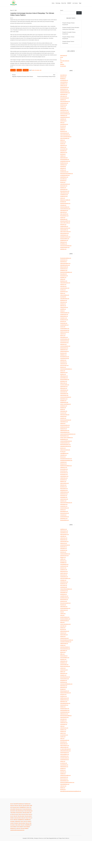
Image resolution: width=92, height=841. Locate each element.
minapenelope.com (64, 576)
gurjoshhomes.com (64, 590)
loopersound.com (63, 574)
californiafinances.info (64, 192)
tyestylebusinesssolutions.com (66, 460)
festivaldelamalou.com (64, 90)
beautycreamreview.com (65, 666)
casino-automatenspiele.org (65, 136)
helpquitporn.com (63, 701)
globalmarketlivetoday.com (65, 692)
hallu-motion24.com (64, 213)
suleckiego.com (63, 249)
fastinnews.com (63, 484)
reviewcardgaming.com (64, 432)
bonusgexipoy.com (64, 474)
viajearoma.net (63, 632)
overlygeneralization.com (65, 346)
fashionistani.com (63, 685)
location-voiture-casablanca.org (66, 437)
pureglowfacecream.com (65, 161)
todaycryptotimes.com (64, 745)
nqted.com (62, 726)
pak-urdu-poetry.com (64, 365)
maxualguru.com (63, 317)
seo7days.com (63, 169)
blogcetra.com (63, 367)
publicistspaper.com (64, 766)
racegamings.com (63, 506)
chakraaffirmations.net (64, 298)
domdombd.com (63, 479)
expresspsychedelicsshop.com (66, 683)
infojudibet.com (63, 277)
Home (53, 3)
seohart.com (62, 761)
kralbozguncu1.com (64, 713)
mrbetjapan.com (63, 164)
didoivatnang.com (63, 673)
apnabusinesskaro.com (64, 247)
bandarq (12, 817)
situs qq (27, 823)
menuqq (29, 821)
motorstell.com (63, 108)
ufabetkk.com (63, 155)
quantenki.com (63, 418)
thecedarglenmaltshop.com (65, 258)
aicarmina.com (63, 552)
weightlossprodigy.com (64, 312)
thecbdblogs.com (63, 243)
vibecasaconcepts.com (64, 414)
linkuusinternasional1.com (65, 603)
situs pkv (12, 805)
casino (33, 70)
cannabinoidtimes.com (64, 328)
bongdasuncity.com (64, 319)
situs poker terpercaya (64, 60)
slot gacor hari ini (15, 807)
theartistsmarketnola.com (65, 203)
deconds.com (63, 789)
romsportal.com (63, 514)
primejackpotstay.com (64, 507)
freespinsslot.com (63, 323)
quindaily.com (63, 768)
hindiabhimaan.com (64, 240)
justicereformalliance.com (65, 578)
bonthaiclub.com (63, 594)
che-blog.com (63, 289)
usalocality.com (63, 536)
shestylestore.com (63, 518)
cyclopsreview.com (64, 669)
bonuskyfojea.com (63, 470)
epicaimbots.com (63, 680)
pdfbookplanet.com (64, 375)
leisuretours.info (63, 353)
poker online (17, 824)
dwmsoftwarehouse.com (65, 676)
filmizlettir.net (62, 78)
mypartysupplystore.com (65, 553)
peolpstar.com (63, 99)
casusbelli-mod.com (64, 595)
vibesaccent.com (63, 543)
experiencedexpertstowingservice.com (67, 433)
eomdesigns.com (63, 405)
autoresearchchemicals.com (65, 245)
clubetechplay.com (64, 477)
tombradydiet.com (63, 592)
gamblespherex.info (64, 402)
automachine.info (63, 391)
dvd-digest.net (63, 201)
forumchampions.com (64, 87)
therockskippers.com (64, 215)
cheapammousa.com (64, 638)
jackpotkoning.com (64, 490)
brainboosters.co (63, 546)
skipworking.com (63, 145)
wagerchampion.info (64, 395)
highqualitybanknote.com (65, 703)
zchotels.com (62, 736)
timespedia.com (63, 150)
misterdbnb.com (63, 455)
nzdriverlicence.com (64, 727)
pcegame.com (63, 731)
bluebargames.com (64, 89)
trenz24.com (62, 143)
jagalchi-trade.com (64, 573)
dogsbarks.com (63, 675)
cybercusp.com (63, 785)
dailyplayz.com (63, 481)
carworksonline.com (64, 103)
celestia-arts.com (63, 85)
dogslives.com (63, 374)
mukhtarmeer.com (63, 722)
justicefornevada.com (64, 351)
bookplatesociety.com (64, 597)
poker (61, 62)
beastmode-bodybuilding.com (66, 272)
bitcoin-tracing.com (64, 778)
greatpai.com (62, 645)
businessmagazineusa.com (65, 419)
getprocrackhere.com (64, 483)
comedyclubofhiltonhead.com (66, 441)
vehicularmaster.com (64, 541)
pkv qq (11, 803)
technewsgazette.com (64, 159)
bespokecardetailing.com (65, 618)
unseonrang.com (63, 363)
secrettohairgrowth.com (65, 175)
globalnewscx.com (64, 372)
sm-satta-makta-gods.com (65, 748)
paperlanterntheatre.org (65, 646)
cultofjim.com (62, 559)
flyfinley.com (62, 293)
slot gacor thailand (24, 828)
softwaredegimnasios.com (65, 750)
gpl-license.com (63, 694)
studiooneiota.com (64, 386)
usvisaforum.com (63, 569)
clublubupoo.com (63, 467)
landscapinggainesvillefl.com (66, 715)
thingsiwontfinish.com (64, 520)
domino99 (16, 803)
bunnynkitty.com (63, 178)
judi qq (28, 807)
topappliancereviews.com (65, 236)
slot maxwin (12, 810)
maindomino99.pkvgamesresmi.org (17, 830)
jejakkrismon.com (63, 152)
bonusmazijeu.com (64, 469)
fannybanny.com (63, 486)
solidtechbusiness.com (64, 430)
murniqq (12, 823)
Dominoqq (58, 3)
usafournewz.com (63, 537)
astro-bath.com (63, 625)
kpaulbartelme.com (64, 439)
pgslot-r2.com (63, 733)
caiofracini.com (63, 360)
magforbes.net (63, 118)
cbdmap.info (62, 279)
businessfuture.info (64, 275)
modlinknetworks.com (64, 492)
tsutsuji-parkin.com (64, 634)
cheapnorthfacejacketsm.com (66, 588)
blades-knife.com (63, 382)
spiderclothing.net (63, 606)
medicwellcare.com (64, 421)
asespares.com (63, 659)
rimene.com (62, 198)
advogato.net (62, 127)
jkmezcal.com (63, 456)
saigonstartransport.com (65, 184)
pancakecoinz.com (64, 291)
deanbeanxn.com (63, 280)
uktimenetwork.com (64, 530)
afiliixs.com (62, 654)
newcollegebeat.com (64, 564)
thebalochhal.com (63, 539)
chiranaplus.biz (63, 205)
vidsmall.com (62, 423)
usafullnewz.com (63, 529)
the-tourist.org (63, 126)
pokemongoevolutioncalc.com (66, 502)
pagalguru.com (63, 729)
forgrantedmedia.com (64, 97)
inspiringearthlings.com (64, 710)
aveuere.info (62, 326)
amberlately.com (63, 548)
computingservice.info (64, 358)
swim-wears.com (63, 96)
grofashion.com (63, 500)
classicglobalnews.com (64, 784)
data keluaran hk (63, 55)
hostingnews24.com (64, 705)
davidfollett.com (63, 562)
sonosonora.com (63, 601)
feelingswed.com (63, 687)
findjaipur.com (63, 557)
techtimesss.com (63, 104)
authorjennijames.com (64, 631)
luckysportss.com (63, 495)
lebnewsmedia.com (64, 599)
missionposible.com (64, 229)
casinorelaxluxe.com (64, 476)
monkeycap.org (63, 120)
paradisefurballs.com (64, 324)
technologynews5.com (64, 740)
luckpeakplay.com (63, 497)
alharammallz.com (64, 655)
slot (40, 70)
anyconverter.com (63, 148)
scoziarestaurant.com (64, 759)
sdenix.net (62, 122)
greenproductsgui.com (64, 330)
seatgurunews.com (64, 610)
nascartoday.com (63, 724)
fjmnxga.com (62, 182)
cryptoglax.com (63, 580)
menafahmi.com (63, 720)
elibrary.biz (62, 622)
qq (60, 58)
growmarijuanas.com (64, 342)
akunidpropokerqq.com (64, 617)
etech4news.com (63, 682)
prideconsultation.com (64, 295)
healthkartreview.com (64, 699)
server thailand (13, 826)
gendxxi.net (62, 409)
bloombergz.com (63, 131)
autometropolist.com (64, 664)
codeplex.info (63, 613)
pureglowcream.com (64, 171)
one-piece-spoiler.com (64, 384)
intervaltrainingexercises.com (66, 458)
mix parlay (12, 821)
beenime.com (63, 448)
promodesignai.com (64, 764)
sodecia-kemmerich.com (65, 449)
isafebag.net (62, 129)
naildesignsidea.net (64, 643)
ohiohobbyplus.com (64, 581)
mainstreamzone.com (64, 340)
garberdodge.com (63, 94)
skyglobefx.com (63, 400)
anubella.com (63, 773)
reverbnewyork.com (64, 566)
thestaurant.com (63, 463)
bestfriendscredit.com (64, 620)
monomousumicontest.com (65, 397)
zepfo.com (62, 738)
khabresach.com (63, 242)
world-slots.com (63, 286)
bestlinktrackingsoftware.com (66, 465)
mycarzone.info (63, 412)
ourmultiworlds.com (64, 80)
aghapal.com (62, 627)
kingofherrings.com (64, 162)
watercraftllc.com (63, 650)
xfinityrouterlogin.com (64, 233)
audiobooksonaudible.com (65, 775)
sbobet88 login (23, 807)
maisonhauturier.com (64, 717)
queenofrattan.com (64, 377)
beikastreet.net (63, 76)
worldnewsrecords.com (64, 426)
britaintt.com (62, 787)
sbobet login (17, 821)
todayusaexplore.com (64, 534)
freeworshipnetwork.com (65, 648)
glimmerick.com (63, 560)
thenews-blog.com (64, 743)
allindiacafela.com (63, 219)
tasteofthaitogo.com (64, 177)
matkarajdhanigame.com (65, 282)
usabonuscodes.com (64, 747)
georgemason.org (63, 259)
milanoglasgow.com (64, 210)
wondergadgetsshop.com (65, 608)
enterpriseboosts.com (64, 133)
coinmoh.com (63, 668)
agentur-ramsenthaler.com (65, 404)
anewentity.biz (63, 166)
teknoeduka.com (63, 741)
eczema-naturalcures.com (65, 624)
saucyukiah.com (63, 75)
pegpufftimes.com (63, 83)
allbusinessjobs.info (64, 266)
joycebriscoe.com (63, 550)
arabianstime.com (63, 661)
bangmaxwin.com (63, 185)
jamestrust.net (63, 141)
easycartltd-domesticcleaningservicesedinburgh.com (70, 791)
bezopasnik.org (63, 180)
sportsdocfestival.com (64, 516)
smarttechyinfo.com (64, 314)
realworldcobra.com (64, 390)
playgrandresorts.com (64, 513)
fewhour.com (62, 335)
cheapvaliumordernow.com (65, 446)
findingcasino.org (63, 388)
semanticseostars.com (64, 339)
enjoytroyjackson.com (64, 678)
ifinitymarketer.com (64, 488)
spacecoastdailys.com (64, 754)
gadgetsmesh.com (64, 349)
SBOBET (69, 3)
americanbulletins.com (64, 657)
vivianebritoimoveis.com (65, 117)
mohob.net (62, 310)
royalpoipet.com (63, 462)
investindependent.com (64, 712)
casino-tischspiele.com (64, 138)
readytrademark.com (64, 756)
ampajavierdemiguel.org (65, 544)
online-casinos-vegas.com (65, 231)
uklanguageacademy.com (65, 263)
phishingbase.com (63, 504)
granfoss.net (62, 217)
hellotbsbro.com (63, 354)
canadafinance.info (64, 194)
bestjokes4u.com (63, 300)
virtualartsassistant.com (65, 442)
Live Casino (75, 3)
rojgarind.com (63, 333)
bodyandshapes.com (64, 780)
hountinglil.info (63, 296)
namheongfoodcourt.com (65, 208)
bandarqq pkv (21, 803)
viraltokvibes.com (63, 115)
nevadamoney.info (64, 196)
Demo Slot (63, 3)
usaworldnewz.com (64, 532)
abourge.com (63, 652)
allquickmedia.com (64, 157)
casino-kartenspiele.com (65, 134)
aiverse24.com (63, 771)
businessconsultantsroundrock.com (67, 782)
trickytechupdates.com (64, 238)
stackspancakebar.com (64, 206)
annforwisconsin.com (64, 555)
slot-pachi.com (63, 321)
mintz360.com (63, 309)
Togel (80, 3)
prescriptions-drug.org (64, 111)
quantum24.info (63, 416)
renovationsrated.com (64, 757)
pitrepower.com (63, 224)
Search (61, 10)
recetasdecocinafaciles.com (65, 641)
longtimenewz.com (64, 493)
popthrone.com (63, 284)
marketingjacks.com (64, 235)
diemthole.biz (63, 154)
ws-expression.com (64, 734)
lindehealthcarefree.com (65, 265)
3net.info (62, 611)
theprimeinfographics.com (65, 444)
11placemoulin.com (64, 307)
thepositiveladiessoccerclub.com (66, 639)
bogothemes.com (63, 583)
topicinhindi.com (63, 261)
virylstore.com (63, 106)
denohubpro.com (63, 381)
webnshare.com (63, 344)
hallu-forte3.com (63, 212)
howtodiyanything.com (64, 708)
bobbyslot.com (63, 305)
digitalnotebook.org (64, 316)
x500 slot (15, 819)
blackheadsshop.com (64, 435)
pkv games (37, 70)
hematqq (16, 823)
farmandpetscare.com (64, 356)
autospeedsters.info (64, 393)
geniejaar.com (63, 303)
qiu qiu (61, 57)
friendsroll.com (63, 604)
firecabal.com (63, 689)
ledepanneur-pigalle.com (65, 199)
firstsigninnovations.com (65, 92)
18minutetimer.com (64, 337)
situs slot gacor (19, 812)
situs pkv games (26, 805)
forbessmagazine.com (64, 690)
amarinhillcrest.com (64, 124)
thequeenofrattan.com (64, 379)
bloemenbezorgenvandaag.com (66, 173)
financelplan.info (63, 273)
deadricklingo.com (63, 398)
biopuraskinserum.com (64, 191)
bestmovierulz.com (64, 571)
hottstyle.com (63, 706)
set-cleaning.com (63, 763)
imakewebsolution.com (64, 287)
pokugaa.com (63, 509)
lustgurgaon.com (63, 302)
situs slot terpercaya (27, 808)
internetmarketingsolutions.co (66, 368)
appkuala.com (63, 168)
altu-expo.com (63, 629)
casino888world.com (64, 453)
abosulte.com (63, 770)
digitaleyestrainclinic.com (65, 228)
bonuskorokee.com (64, 472)
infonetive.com (63, 187)
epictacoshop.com (63, 189)
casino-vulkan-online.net (65, 222)
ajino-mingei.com (63, 585)
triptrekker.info (63, 407)
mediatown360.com (64, 226)
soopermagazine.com (64, 752)
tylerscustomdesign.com (65, 101)
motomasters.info (63, 411)
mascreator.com (63, 719)
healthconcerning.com (64, 331)
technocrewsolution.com (65, 113)
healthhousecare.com (64, 697)
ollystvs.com (62, 370)
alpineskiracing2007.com (65, 220)
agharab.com (63, 636)
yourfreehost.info (63, 587)
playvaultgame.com (64, 511)
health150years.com (64, 110)
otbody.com (62, 140)
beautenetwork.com (64, 777)
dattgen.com (62, 671)
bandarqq (62, 64)
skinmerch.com (63, 567)
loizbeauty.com (63, 147)
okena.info (62, 615)
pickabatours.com (63, 270)
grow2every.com (63, 696)
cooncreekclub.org (64, 82)
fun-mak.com (62, 451)
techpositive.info (63, 361)
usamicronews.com (64, 499)
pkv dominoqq (63, 66)
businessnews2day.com (65, 425)
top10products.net (63, 268)
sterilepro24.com (63, 428)
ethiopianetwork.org (64, 347)
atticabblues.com (63, 662)
